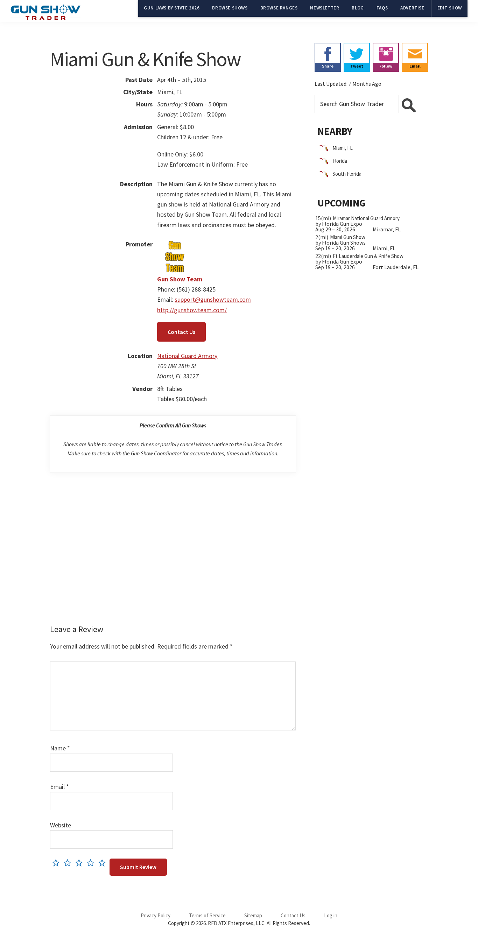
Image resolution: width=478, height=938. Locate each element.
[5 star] (104, 863)
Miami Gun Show (347, 237)
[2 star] (69, 863)
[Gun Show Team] (174, 244)
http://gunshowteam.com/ (192, 310)
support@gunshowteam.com (213, 299)
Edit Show (449, 8)
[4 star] (92, 863)
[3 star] (80, 863)
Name (60, 748)
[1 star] (57, 863)
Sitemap (253, 915)
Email (59, 787)
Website (60, 825)
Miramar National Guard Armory (366, 218)
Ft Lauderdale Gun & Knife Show (368, 256)
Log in (330, 915)
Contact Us (181, 331)
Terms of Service (207, 915)
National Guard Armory (187, 356)
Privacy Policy (155, 915)
